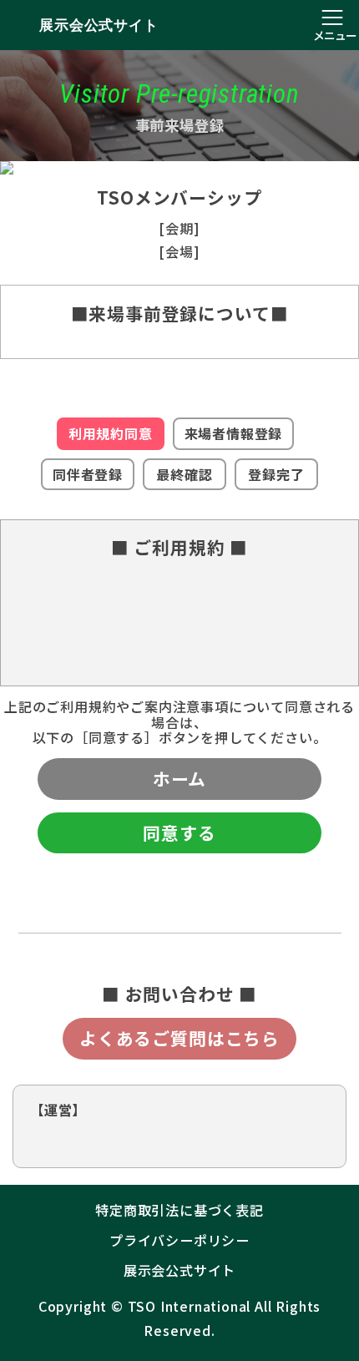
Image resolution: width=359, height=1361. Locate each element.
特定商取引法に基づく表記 (179, 1210)
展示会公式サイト (98, 25)
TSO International (189, 1306)
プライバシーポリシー (179, 1240)
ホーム (179, 778)
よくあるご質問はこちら (179, 1037)
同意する (179, 832)
